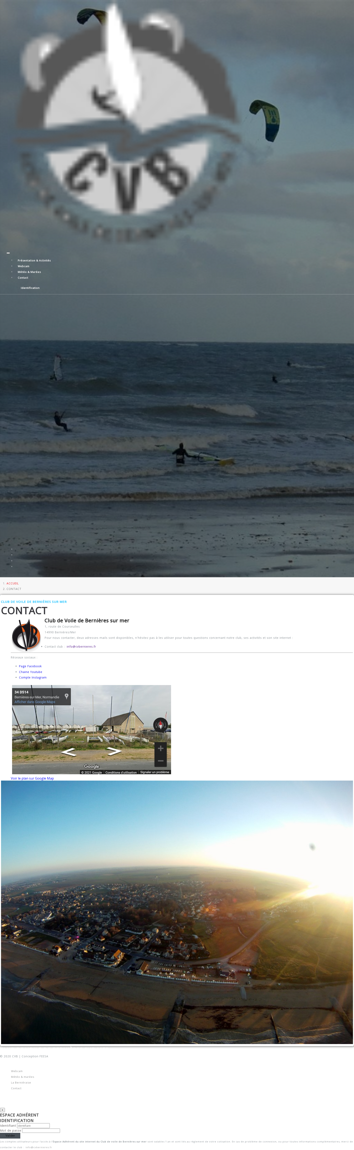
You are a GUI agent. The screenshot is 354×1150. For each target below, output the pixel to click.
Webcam (24, 266)
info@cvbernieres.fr (81, 646)
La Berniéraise (21, 1082)
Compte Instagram (33, 677)
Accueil (13, 583)
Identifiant (8, 1125)
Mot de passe (10, 1130)
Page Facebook (30, 666)
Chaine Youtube (30, 672)
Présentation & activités (34, 260)
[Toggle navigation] (8, 253)
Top (310, 1141)
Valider (10, 1135)
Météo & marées (29, 272)
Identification (30, 288)
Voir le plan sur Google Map (32, 778)
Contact (23, 277)
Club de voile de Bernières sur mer (54, 1049)
